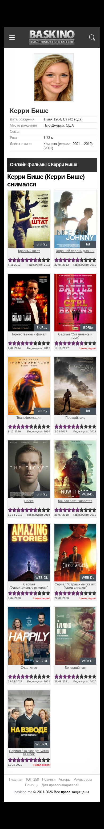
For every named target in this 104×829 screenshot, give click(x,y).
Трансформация (29, 418)
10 (48, 260)
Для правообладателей (60, 785)
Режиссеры (83, 779)
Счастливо (29, 668)
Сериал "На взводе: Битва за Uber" (29, 752)
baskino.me (23, 792)
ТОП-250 (32, 779)
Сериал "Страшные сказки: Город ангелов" (75, 585)
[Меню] (12, 37)
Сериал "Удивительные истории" (29, 585)
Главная (15, 779)
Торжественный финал (28, 334)
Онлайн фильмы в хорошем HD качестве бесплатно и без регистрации (52, 37)
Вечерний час (75, 668)
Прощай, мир (75, 418)
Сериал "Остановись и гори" (75, 336)
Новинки (48, 779)
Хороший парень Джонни (75, 251)
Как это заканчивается (75, 501)
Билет (29, 501)
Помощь (31, 785)
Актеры (64, 779)
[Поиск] (92, 37)
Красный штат (29, 251)
